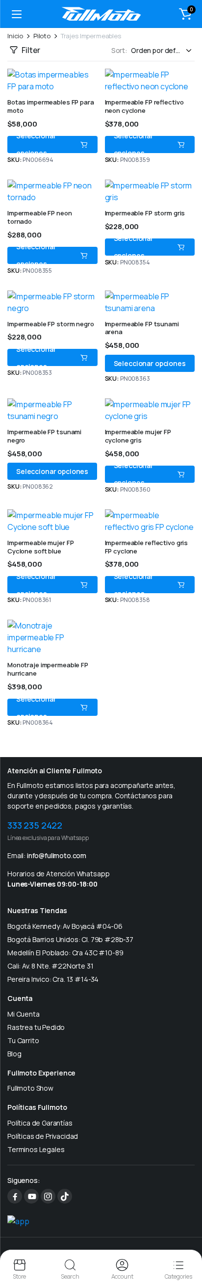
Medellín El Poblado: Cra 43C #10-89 (65, 952)
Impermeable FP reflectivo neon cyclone (144, 106)
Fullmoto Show (30, 1088)
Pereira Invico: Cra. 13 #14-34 (53, 979)
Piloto (41, 36)
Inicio (15, 36)
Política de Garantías (40, 1123)
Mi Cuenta (23, 1014)
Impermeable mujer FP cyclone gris (138, 436)
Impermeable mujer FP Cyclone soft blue (40, 546)
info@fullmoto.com (56, 855)
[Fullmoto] (101, 13)
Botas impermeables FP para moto (50, 106)
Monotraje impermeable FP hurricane (47, 669)
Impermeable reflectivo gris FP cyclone (146, 546)
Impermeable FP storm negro (50, 323)
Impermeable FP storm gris (145, 213)
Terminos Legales (35, 1149)
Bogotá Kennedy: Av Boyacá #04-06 (65, 926)
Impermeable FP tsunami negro (44, 436)
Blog (14, 1053)
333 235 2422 (34, 825)
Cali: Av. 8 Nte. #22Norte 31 (50, 966)
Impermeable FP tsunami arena (142, 328)
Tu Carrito (23, 1040)
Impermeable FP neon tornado (39, 217)
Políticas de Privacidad (42, 1136)
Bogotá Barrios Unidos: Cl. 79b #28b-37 (70, 939)
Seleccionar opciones (36, 144)
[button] (185, 13)
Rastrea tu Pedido (36, 1027)
